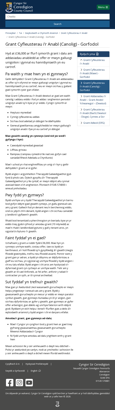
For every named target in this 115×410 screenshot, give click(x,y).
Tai (20, 33)
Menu (101, 7)
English (34, 370)
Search (57, 24)
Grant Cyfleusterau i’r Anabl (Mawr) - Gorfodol (92, 73)
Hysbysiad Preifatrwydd (36, 363)
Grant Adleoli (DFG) (94, 122)
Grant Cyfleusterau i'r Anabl (74, 33)
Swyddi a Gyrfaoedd (15, 370)
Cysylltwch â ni (12, 363)
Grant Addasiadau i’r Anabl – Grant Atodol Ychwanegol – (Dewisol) (93, 100)
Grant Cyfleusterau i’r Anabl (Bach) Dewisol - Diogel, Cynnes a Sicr (93, 113)
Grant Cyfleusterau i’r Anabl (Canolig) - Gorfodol (92, 86)
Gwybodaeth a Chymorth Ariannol (41, 33)
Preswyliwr (10, 33)
